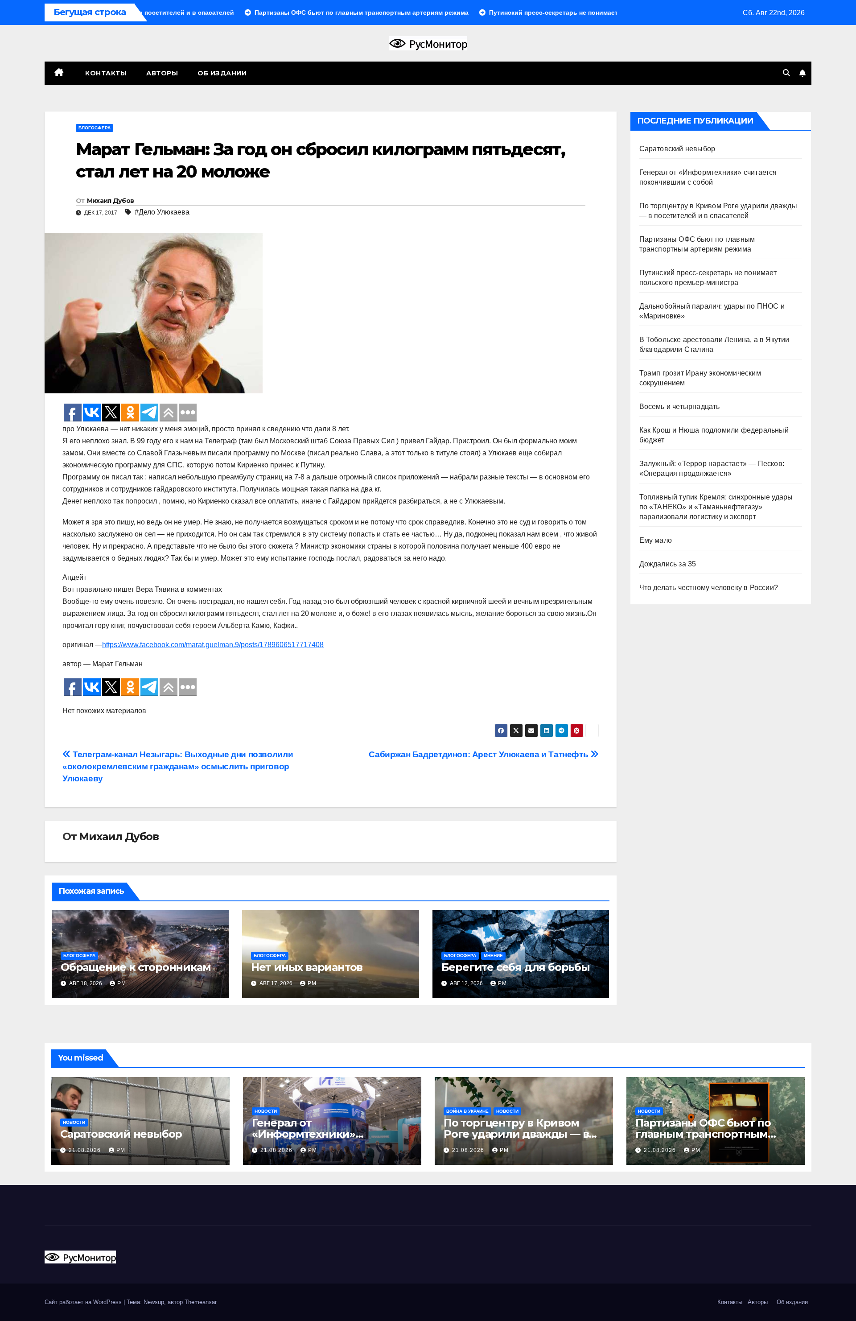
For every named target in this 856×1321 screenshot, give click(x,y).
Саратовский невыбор (677, 149)
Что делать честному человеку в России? (708, 587)
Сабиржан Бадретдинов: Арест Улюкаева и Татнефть (479, 754)
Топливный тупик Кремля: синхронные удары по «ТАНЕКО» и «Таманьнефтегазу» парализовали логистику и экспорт (716, 506)
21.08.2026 (86, 1150)
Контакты (105, 73)
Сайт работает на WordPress (84, 1302)
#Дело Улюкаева (162, 212)
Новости (74, 1122)
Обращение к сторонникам (135, 967)
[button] (786, 73)
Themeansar (201, 1302)
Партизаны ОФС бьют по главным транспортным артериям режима (703, 1134)
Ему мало (655, 540)
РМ (121, 983)
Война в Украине (467, 1111)
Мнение (493, 955)
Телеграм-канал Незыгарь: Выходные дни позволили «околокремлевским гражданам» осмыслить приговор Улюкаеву (177, 766)
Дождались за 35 (667, 564)
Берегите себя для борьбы (515, 967)
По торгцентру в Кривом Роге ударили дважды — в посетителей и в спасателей (522, 1134)
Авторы (162, 73)
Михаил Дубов (110, 201)
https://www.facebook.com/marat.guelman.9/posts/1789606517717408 (213, 644)
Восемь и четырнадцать (679, 406)
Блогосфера (94, 127)
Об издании (222, 73)
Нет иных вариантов (306, 967)
